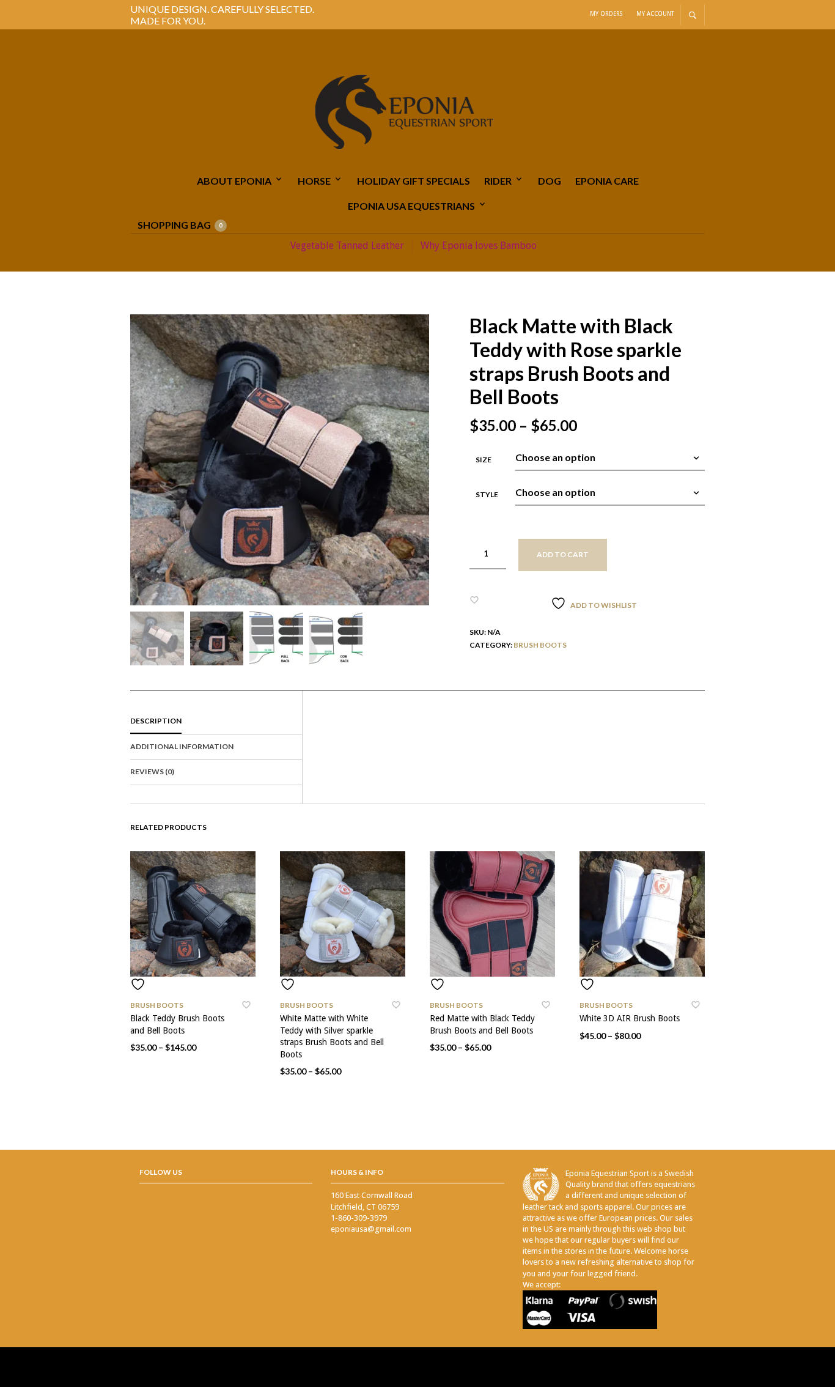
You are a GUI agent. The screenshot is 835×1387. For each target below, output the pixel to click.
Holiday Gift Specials (413, 181)
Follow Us (160, 1172)
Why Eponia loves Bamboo (479, 245)
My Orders (606, 13)
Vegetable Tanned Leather (347, 245)
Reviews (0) (152, 771)
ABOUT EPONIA (234, 181)
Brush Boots (540, 644)
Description (156, 720)
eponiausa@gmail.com (371, 1229)
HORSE (314, 181)
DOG (549, 181)
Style (487, 494)
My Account (655, 13)
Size (483, 459)
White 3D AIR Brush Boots (629, 1018)
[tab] (216, 721)
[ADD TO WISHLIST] (193, 984)
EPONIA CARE (607, 181)
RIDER (498, 181)
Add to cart (563, 554)
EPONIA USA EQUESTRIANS (411, 206)
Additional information (182, 746)
